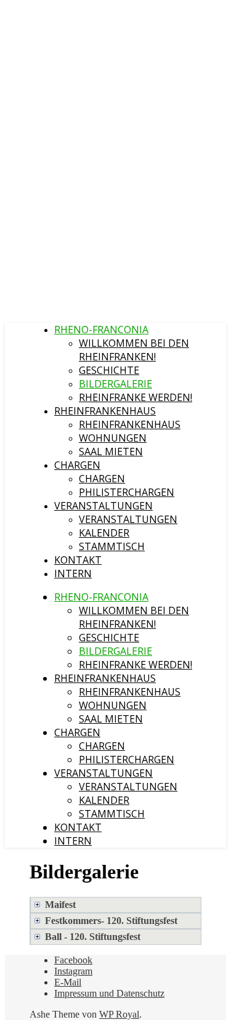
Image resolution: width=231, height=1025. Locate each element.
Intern (73, 573)
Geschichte (109, 370)
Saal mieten (111, 451)
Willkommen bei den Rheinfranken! (134, 349)
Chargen (77, 465)
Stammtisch (112, 546)
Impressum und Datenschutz (109, 993)
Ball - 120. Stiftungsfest (92, 936)
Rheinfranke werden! (135, 397)
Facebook (73, 960)
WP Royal (119, 1014)
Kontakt (78, 560)
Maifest (60, 904)
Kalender (104, 533)
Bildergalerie (115, 384)
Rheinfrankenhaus (105, 411)
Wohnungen (113, 438)
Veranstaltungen (103, 505)
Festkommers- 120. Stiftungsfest (111, 920)
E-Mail (67, 982)
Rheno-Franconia (101, 329)
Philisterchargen (126, 492)
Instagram (73, 971)
